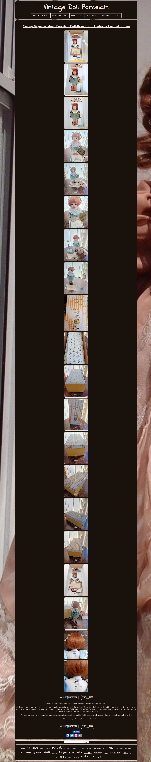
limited (48, 748)
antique (87, 756)
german (37, 752)
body (71, 753)
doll (47, 752)
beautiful (88, 753)
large (69, 757)
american (76, 757)
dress (88, 748)
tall (69, 748)
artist (121, 748)
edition (125, 753)
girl (104, 748)
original (76, 748)
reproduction (55, 757)
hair (83, 748)
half (28, 748)
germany (54, 753)
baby (23, 748)
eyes (130, 753)
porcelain (58, 747)
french (42, 748)
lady (117, 748)
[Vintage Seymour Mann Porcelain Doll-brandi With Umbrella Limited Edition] (76, 46)
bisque (63, 752)
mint (98, 757)
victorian (98, 752)
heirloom (128, 748)
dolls (79, 752)
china (63, 756)
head (35, 747)
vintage (26, 752)
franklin (106, 753)
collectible (97, 748)
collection (115, 752)
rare (111, 747)
